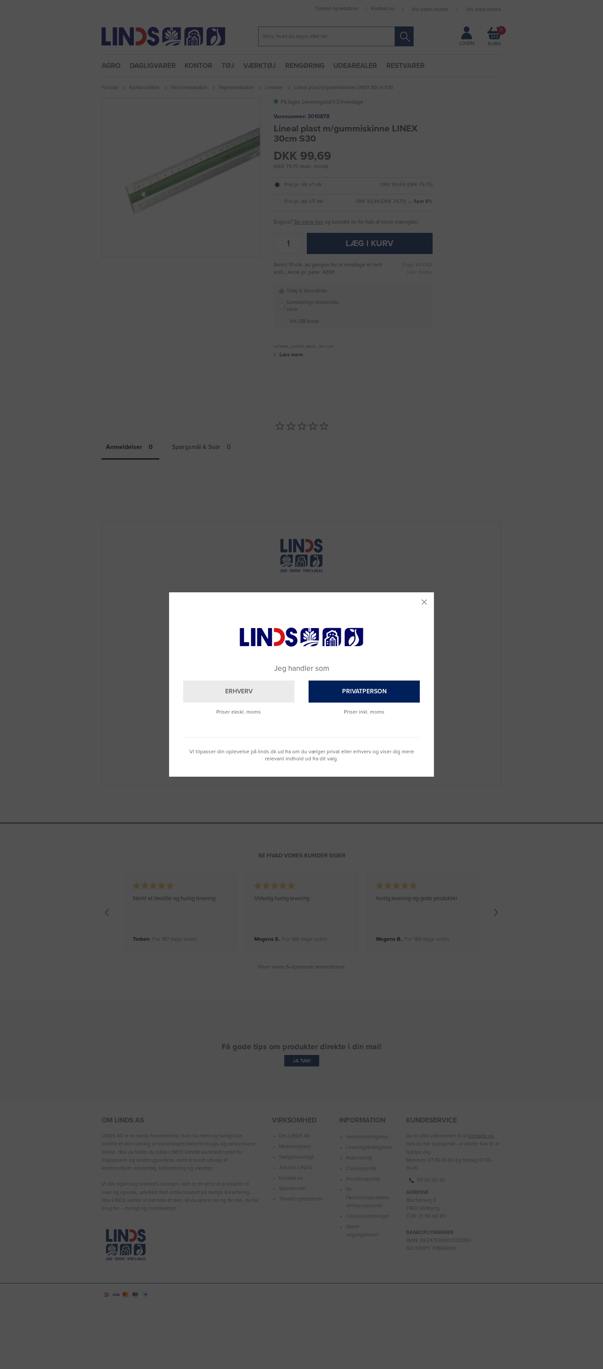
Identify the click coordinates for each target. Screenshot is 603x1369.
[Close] (424, 602)
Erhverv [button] (239, 691)
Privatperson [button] (364, 691)
